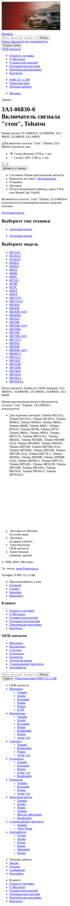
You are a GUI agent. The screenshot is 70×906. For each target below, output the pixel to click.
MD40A (14, 304)
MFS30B (15, 367)
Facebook (15, 585)
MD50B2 (15, 329)
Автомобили (17, 667)
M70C (13, 287)
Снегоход (15, 650)
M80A (13, 290)
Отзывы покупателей (23, 62)
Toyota (21, 835)
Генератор (16, 657)
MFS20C (15, 360)
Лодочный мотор (13, 212)
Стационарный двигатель (26, 664)
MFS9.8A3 (16, 381)
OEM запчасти (11, 49)
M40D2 (14, 262)
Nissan (21, 842)
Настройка (16, 873)
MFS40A (15, 371)
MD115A (15, 297)
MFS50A (15, 374)
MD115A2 (16, 301)
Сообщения (17, 870)
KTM (20, 709)
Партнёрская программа (25, 69)
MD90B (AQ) (18, 350)
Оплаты (14, 866)
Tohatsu (22, 811)
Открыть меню (11, 45)
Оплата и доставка (21, 55)
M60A (13, 269)
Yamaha (22, 692)
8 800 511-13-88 (19, 79)
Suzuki (21, 695)
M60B (13, 273)
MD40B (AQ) (18, 311)
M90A (13, 294)
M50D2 (14, 266)
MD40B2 (15, 315)
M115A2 (14, 252)
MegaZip (7, 34)
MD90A (14, 343)
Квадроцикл (17, 646)
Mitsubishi (23, 849)
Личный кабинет (20, 86)
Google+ (14, 588)
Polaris (21, 706)
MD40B (14, 308)
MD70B (14, 332)
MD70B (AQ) (18, 336)
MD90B (14, 346)
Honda (21, 702)
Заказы (13, 863)
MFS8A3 (15, 378)
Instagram (15, 592)
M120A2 (15, 255)
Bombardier (24, 730)
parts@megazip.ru (27, 568)
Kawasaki (23, 699)
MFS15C (15, 357)
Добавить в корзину (14, 168)
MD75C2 (15, 339)
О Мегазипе (17, 59)
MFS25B (15, 364)
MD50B (14, 322)
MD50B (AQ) (18, 325)
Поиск (6, 41)
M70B (13, 283)
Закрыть (8, 678)
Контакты (15, 73)
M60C (13, 276)
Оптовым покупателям (24, 66)
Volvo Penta (24, 828)
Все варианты (47, 178)
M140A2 (15, 259)
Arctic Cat (23, 737)
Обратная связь (19, 83)
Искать (44, 37)
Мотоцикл (16, 643)
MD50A (14, 318)
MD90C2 (15, 353)
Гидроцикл (16, 653)
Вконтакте (16, 595)
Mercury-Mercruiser (29, 814)
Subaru (21, 853)
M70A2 (14, 280)
